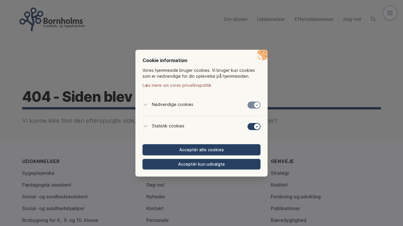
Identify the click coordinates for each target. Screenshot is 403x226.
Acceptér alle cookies (201, 149)
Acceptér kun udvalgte (201, 164)
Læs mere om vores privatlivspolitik (177, 85)
